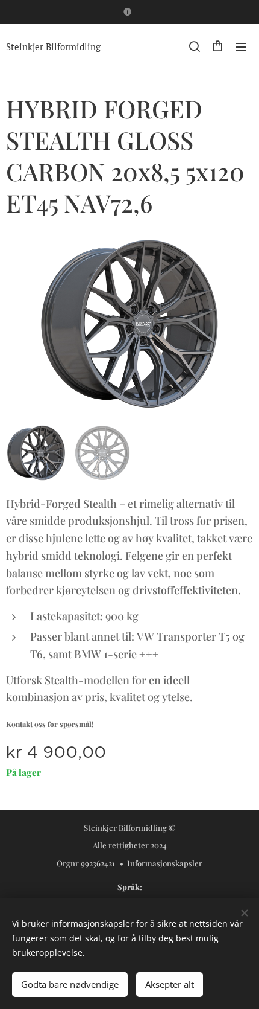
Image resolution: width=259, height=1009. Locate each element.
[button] (194, 46)
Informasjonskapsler (164, 863)
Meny (241, 46)
